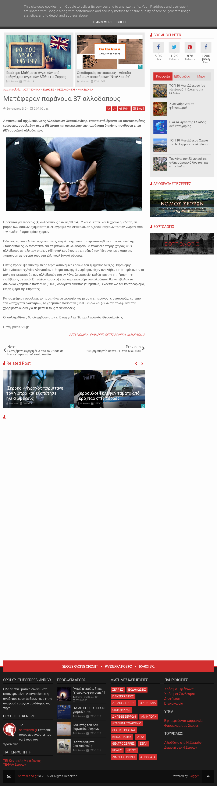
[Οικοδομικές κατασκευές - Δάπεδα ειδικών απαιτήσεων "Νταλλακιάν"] (38, 52)
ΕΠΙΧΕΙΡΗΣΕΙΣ (121, 736)
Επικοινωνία (173, 703)
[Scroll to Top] (208, 776)
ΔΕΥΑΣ (131, 750)
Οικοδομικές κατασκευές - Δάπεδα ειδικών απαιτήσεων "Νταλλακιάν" (33, 75)
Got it (121, 22)
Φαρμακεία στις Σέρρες (181, 725)
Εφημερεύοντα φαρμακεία (183, 720)
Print (126, 108)
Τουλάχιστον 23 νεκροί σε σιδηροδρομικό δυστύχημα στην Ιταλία (188, 162)
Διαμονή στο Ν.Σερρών (180, 747)
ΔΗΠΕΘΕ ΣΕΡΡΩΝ (124, 716)
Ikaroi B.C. (147, 666)
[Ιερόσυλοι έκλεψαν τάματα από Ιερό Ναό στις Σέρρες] (38, 389)
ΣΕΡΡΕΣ (117, 689)
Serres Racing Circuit (80, 666)
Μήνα (201, 76)
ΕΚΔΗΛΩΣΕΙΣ (137, 689)
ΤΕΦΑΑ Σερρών (14, 764)
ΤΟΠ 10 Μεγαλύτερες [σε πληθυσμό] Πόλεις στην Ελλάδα (187, 89)
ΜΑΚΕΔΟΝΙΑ (136, 335)
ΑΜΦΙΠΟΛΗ (149, 716)
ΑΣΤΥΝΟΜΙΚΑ (78, 335)
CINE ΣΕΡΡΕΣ (121, 709)
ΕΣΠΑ (143, 743)
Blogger (194, 776)
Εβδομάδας (182, 76)
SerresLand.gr (28, 776)
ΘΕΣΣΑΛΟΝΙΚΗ (115, 335)
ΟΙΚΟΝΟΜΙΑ (148, 703)
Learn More (102, 22)
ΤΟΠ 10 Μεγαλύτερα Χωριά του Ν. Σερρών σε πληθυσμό (189, 142)
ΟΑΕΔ (140, 736)
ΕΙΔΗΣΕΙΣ (96, 335)
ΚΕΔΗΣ (117, 750)
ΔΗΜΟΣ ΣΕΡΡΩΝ (123, 703)
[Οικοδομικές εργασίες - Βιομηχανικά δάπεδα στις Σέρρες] (110, 52)
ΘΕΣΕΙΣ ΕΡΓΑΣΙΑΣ (124, 730)
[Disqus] (74, 481)
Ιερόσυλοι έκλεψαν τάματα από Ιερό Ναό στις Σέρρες (37, 396)
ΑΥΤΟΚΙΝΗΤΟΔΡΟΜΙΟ (126, 723)
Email (140, 108)
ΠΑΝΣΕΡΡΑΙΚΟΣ (123, 696)
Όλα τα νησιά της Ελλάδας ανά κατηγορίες (187, 124)
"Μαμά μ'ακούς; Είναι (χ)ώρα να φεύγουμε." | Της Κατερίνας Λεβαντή (89, 692)
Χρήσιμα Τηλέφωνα (178, 689)
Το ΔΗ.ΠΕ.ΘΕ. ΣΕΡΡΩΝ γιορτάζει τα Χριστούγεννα (88, 712)
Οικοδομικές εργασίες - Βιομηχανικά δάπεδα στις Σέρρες (105, 75)
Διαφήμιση (172, 698)
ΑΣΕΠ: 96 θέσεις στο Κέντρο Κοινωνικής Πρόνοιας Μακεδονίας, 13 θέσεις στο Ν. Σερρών (107, 390)
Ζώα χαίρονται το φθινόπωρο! (182, 106)
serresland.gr (28, 730)
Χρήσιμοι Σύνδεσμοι (179, 694)
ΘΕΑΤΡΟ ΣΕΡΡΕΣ (123, 743)
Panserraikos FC (118, 666)
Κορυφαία (163, 76)
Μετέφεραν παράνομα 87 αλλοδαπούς (62, 99)
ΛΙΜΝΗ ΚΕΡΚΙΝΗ (123, 757)
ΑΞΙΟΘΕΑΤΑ (148, 757)
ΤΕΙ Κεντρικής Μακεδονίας (22, 760)
